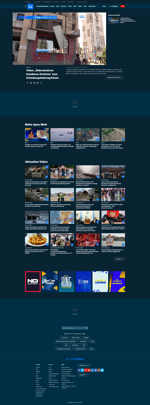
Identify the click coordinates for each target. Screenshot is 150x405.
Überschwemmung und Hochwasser (66, 341)
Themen (38, 364)
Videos (37, 384)
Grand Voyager (105, 247)
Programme (39, 386)
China (66, 345)
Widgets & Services (54, 382)
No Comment (54, 179)
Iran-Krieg (64, 337)
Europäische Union (80, 348)
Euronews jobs (65, 380)
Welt (57, 6)
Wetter (50, 371)
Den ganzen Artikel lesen (113, 77)
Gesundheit (91, 6)
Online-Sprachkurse (54, 386)
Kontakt (63, 378)
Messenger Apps (53, 380)
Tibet (84, 345)
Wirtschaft (75, 345)
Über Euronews (65, 367)
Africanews (51, 384)
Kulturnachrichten (106, 225)
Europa (52, 6)
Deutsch (28, 1)
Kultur (80, 6)
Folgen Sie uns (52, 375)
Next (75, 6)
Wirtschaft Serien (55, 202)
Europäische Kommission (64, 348)
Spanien (86, 337)
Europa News (28, 179)
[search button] (77, 2)
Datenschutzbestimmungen (69, 375)
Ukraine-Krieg (75, 337)
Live (123, 6)
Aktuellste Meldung (42, 6)
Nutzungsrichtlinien (66, 371)
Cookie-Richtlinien (66, 373)
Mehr (63, 364)
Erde (85, 6)
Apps (50, 378)
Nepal (103, 142)
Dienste (51, 364)
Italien (91, 348)
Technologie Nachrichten (57, 247)
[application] (59, 38)
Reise (70, 6)
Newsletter (82, 374)
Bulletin (50, 369)
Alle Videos (119, 259)
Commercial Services (67, 369)
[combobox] (85, 2)
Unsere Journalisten (41, 388)
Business (63, 6)
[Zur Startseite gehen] (30, 6)
